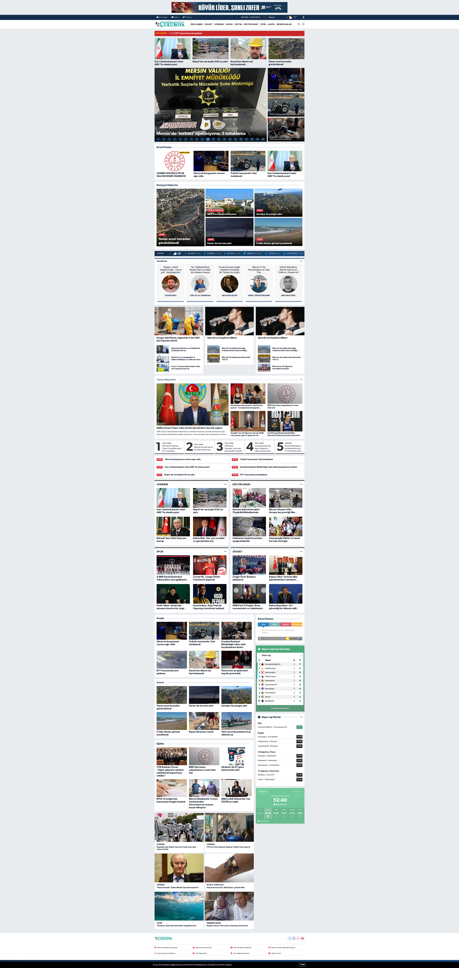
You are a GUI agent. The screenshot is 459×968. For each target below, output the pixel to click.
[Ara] (299, 24)
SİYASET (209, 24)
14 (230, 139)
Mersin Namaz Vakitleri (242, 948)
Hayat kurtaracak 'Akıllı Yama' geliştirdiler (226, 887)
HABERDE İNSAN (214, 923)
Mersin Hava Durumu (204, 948)
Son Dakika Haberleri (241, 953)
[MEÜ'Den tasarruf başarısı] (229, 203)
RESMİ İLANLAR (284, 24)
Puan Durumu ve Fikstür (166, 953)
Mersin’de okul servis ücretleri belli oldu (203, 448)
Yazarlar (188, 17)
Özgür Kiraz (171, 295)
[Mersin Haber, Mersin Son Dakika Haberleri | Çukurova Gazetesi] (170, 24)
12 (219, 139)
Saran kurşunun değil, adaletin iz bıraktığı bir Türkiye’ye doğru (229, 270)
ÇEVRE (159, 923)
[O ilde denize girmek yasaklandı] (278, 232)
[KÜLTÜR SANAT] (301, 484)
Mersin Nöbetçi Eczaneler (168, 948)
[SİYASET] (301, 552)
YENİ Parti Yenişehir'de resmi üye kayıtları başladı (233, 448)
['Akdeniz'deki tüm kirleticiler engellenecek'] (179, 906)
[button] (157, 104)
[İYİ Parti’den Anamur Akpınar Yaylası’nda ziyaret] (229, 827)
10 (208, 139)
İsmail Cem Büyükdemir (259, 295)
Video (176, 17)
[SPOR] (225, 552)
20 (263, 139)
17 (246, 139)
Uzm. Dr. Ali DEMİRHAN (200, 295)
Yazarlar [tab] (162, 261)
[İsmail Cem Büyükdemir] (259, 284)
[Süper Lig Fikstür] (301, 717)
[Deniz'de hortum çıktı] (229, 232)
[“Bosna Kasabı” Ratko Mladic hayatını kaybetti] (179, 868)
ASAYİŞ (271, 24)
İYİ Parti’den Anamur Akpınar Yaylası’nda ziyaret (228, 847)
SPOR (263, 24)
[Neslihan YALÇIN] (229, 284)
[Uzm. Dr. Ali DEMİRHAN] (200, 284)
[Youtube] (302, 938)
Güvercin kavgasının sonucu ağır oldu (183, 459)
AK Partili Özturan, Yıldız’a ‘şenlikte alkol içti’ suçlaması (171, 448)
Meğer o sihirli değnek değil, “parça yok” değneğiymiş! (170, 270)
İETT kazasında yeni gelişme (253, 475)
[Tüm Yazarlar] (301, 261)
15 (235, 139)
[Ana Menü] (303, 24)
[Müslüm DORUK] (288, 284)
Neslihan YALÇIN (229, 295)
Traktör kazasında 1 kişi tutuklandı (256, 459)
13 (224, 139)
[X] (294, 938)
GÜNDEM (219, 24)
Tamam (302, 964)
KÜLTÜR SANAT (251, 24)
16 (241, 139)
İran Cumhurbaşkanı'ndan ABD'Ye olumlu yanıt (187, 467)
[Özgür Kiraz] (171, 284)
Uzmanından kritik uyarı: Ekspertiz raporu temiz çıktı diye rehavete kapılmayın (263, 448)
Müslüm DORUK (288, 295)
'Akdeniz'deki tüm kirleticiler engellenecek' (177, 926)
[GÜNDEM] (225, 484)
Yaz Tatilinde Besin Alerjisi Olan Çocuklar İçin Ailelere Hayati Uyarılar (200, 270)
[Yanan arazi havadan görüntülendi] (181, 217)
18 (252, 139)
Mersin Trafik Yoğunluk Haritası (283, 948)
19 (257, 139)
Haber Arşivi (276, 953)
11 (213, 139)
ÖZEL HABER (196, 24)
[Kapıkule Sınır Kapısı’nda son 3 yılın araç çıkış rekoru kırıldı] (179, 827)
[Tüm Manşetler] (301, 380)
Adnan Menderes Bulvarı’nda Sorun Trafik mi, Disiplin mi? (288, 270)
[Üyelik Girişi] (302, 17)
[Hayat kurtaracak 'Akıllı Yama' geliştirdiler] (229, 868)
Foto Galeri (163, 17)
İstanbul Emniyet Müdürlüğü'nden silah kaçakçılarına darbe (268, 467)
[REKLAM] (229, 7)
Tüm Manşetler (201, 953)
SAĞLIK (229, 24)
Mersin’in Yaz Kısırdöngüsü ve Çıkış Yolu (259, 270)
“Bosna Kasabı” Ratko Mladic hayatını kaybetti (177, 887)
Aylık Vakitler (264, 821)
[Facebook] (290, 938)
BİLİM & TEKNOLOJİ (215, 885)
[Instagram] (298, 938)
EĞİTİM (238, 24)
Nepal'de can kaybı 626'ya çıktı (179, 475)
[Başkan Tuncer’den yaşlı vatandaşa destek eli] (229, 906)
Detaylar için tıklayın (280, 708)
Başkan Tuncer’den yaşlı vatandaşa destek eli (227, 926)
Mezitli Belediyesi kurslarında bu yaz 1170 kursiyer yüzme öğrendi (294, 448)
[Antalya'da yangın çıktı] (278, 203)
